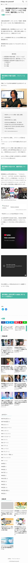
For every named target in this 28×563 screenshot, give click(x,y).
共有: (8, 64)
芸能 (3, 14)
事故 (4, 463)
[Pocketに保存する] (16, 322)
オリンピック (6, 433)
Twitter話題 (6, 421)
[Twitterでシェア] (7, 322)
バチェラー (6, 451)
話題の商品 (6, 490)
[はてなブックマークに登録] (12, 322)
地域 (5, 469)
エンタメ (5, 430)
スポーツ (5, 442)
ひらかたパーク (7, 427)
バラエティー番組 (8, 454)
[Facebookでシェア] (3, 322)
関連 (8, 66)
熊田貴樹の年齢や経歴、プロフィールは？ (14, 56)
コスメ (5, 439)
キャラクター (6, 436)
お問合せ (9, 558)
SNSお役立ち (6, 418)
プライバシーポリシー (16, 558)
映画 (4, 475)
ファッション (6, 457)
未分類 (5, 478)
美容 (5, 484)
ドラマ (5, 445)
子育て (5, 472)
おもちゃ (5, 424)
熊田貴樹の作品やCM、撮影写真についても (14, 58)
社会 (5, 481)
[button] (23, 1)
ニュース (5, 448)
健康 (4, 466)
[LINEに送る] (25, 322)
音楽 (4, 493)
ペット (5, 460)
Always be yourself (7, 1)
